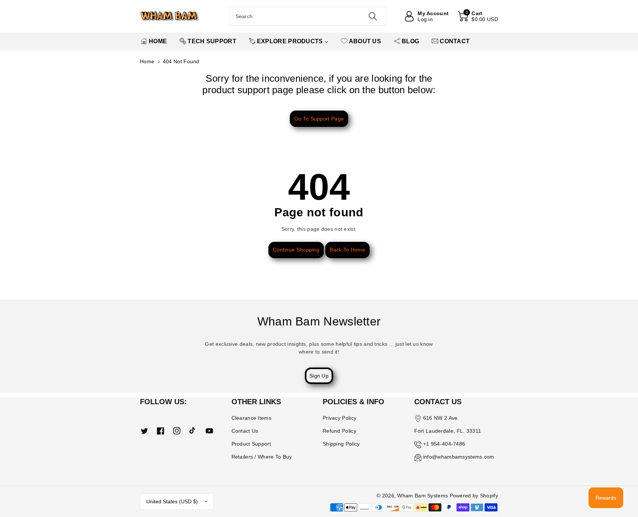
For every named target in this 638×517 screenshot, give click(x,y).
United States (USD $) (172, 501)
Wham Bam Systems (422, 496)
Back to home (347, 250)
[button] (478, 16)
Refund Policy (339, 431)
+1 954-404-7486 (444, 444)
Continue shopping (296, 250)
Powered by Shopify (474, 496)
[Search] (372, 16)
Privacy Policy (339, 418)
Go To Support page (319, 119)
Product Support (251, 444)
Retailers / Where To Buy (261, 457)
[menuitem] (154, 41)
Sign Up (319, 376)
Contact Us (244, 431)
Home (147, 61)
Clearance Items (251, 418)
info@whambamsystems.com (458, 457)
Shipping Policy (341, 444)
